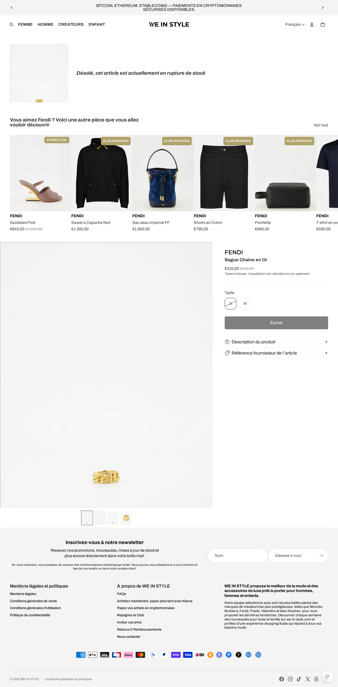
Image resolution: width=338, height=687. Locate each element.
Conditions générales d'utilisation (35, 608)
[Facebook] (282, 679)
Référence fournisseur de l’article (264, 353)
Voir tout (321, 125)
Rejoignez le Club (130, 615)
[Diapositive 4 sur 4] (125, 518)
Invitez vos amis (129, 622)
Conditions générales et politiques (68, 679)
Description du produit (253, 341)
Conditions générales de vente (33, 601)
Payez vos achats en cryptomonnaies (145, 608)
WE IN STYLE (30, 679)
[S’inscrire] (321, 555)
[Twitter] (308, 679)
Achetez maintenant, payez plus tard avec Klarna (155, 601)
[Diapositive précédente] (11, 7)
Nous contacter (129, 637)
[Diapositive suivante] (322, 7)
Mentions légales (23, 594)
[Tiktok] (299, 679)
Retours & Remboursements (139, 629)
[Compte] (311, 24)
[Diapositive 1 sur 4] (87, 518)
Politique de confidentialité (30, 615)
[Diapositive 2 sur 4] (100, 518)
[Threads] (316, 679)
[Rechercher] (11, 24)
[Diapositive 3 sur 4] (112, 518)
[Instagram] (290, 679)
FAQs (121, 594)
